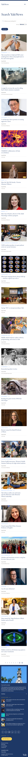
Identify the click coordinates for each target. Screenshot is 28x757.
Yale (25, 755)
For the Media (4, 746)
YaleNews (5, 4)
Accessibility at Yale (4, 750)
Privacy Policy (3, 751)
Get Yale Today (6, 738)
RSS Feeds (3, 744)
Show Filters (5, 29)
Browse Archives (4, 743)
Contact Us (3, 747)
